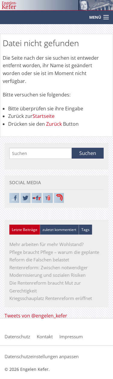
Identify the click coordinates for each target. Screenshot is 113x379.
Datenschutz (17, 336)
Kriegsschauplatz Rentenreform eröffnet (50, 298)
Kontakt (45, 336)
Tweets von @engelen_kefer (36, 315)
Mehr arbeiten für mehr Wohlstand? (46, 244)
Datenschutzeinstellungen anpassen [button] (42, 356)
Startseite (44, 116)
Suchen (87, 153)
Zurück (54, 124)
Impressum (71, 336)
